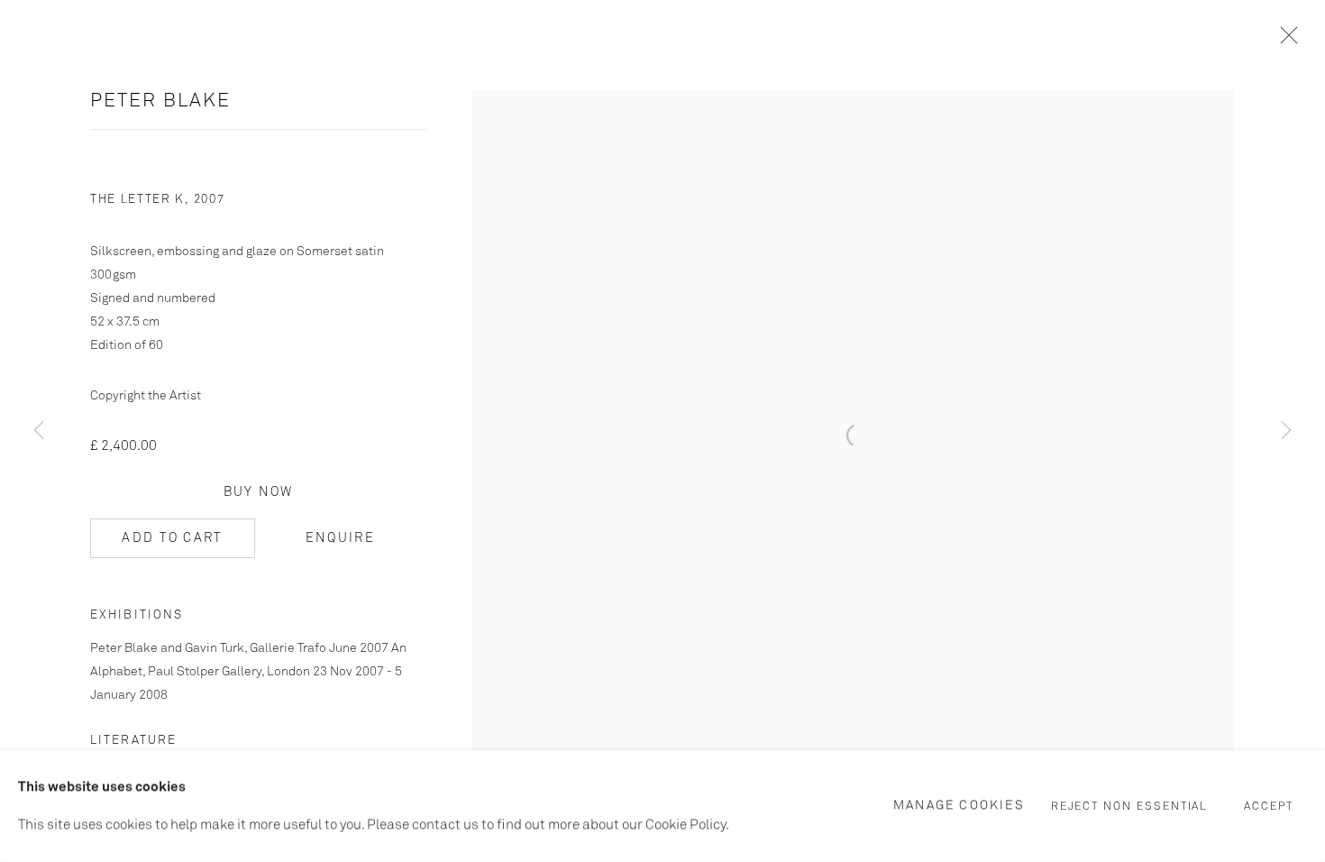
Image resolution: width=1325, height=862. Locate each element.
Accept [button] (1268, 807)
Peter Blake (160, 101)
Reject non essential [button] (1130, 807)
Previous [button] (39, 430)
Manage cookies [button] (959, 805)
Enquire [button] (340, 538)
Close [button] (1284, 40)
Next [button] (1286, 430)
